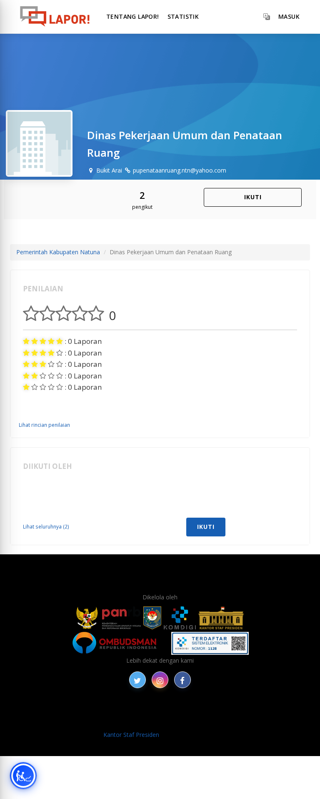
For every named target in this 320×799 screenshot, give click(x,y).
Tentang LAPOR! (132, 16)
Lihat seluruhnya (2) (46, 526)
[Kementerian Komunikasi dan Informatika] (180, 618)
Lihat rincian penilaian (44, 424)
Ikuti (253, 197)
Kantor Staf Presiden (131, 735)
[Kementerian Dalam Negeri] (152, 618)
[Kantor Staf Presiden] (221, 618)
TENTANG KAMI (262, 711)
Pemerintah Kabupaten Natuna (58, 252)
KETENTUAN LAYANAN (200, 711)
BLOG (107, 711)
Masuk (289, 16)
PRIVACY (47, 711)
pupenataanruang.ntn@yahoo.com (178, 170)
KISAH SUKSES (141, 711)
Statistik (183, 16)
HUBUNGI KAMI (189, 721)
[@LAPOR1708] (137, 679)
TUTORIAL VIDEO (137, 721)
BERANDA (79, 711)
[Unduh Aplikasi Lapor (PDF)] (210, 643)
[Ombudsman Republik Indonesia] (119, 643)
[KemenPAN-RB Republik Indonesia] (108, 618)
